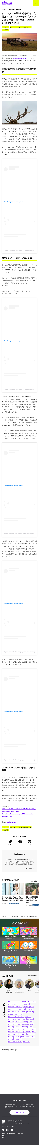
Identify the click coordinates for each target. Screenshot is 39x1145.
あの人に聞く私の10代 (14, 1042)
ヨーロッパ (30, 1034)
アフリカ (5, 27)
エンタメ (19, 1006)
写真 (34, 1031)
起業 (30, 1021)
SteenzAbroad (12, 1014)
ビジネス (11, 1029)
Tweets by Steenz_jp (9, 1050)
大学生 (24, 1001)
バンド (17, 1036)
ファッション (12, 1019)
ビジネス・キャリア (14, 1011)
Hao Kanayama (11, 822)
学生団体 (30, 1019)
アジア (28, 1029)
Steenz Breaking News (15, 9)
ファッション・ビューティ (16, 1016)
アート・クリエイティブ (15, 1004)
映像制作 (11, 1031)
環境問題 (11, 1006)
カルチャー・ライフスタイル (16, 1009)
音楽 (23, 1011)
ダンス (10, 1036)
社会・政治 (21, 1019)
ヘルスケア (18, 1039)
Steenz (26, 1006)
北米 (34, 1029)
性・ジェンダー (13, 1034)
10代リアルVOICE (27, 1024)
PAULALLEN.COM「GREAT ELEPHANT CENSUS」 (19, 809)
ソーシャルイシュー (25, 27)
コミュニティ (20, 1029)
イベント (17, 1026)
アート (28, 1016)
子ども (10, 1039)
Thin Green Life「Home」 (10, 811)
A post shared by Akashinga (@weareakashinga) (19, 250)
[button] (35, 880)
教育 (20, 1014)
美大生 (24, 1026)
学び (25, 1021)
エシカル (11, 1021)
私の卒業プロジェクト (27, 1036)
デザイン (19, 1021)
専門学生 (27, 1031)
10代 (32, 1006)
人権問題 (5, 30)
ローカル (26, 1042)
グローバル (13, 27)
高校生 (26, 1004)
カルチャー (19, 1031)
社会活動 (30, 1011)
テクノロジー (12, 1024)
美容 (30, 1026)
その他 (10, 1026)
